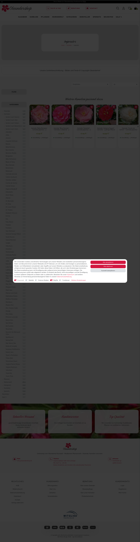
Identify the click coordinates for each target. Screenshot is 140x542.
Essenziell (21, 280)
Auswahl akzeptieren (108, 270)
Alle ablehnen (108, 266)
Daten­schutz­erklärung (64, 277)
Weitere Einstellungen (78, 280)
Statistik (31, 280)
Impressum (70, 274)
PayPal (55, 280)
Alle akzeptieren (108, 262)
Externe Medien (43, 280)
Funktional (65, 280)
